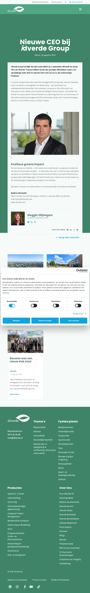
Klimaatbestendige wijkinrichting (16, 508)
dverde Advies (65, 510)
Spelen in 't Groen (16, 493)
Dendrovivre (13, 550)
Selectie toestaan (45, 321)
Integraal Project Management (15, 515)
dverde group (56, 2)
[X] (74, 229)
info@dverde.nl (15, 437)
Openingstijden (66, 497)
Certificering (65, 563)
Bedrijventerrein (65, 427)
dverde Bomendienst (69, 518)
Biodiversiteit (39, 427)
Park (60, 448)
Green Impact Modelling (19, 524)
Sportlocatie (64, 439)
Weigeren (16, 321)
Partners (63, 531)
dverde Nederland (68, 522)
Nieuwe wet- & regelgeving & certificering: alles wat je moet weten (44, 448)
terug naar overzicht (69, 237)
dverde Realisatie (67, 514)
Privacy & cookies (39, 580)
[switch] (34, 305)
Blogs (62, 535)
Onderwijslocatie (66, 431)
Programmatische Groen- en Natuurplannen (16, 536)
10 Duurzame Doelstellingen (66, 554)
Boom (61, 467)
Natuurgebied (64, 463)
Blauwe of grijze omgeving (65, 458)
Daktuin (62, 479)
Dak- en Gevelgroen (17, 554)
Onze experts (65, 527)
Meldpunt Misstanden (60, 580)
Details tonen (78, 314)
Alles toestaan (73, 321)
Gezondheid (38, 435)
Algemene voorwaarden (17, 580)
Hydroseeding (14, 497)
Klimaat (37, 431)
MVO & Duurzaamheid (69, 547)
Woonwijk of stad (66, 452)
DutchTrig (12, 502)
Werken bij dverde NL (40, 2)
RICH (10, 529)
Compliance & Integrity (70, 559)
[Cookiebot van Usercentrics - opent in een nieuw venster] (77, 270)
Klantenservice (15, 431)
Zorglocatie (63, 435)
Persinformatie (66, 543)
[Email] (77, 229)
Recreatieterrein (65, 443)
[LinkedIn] (70, 229)
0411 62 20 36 (77, 2)
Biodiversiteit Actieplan (18, 520)
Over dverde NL (66, 493)
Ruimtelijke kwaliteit (43, 439)
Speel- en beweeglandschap (66, 473)
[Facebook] (67, 229)
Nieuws (62, 539)
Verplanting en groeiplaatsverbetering (18, 545)
